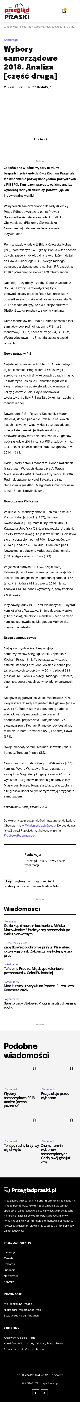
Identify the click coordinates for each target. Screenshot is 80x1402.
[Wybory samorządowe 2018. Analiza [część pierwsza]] (21, 1074)
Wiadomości (11, 26)
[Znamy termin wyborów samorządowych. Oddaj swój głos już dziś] (58, 1125)
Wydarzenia (12, 981)
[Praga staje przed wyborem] (58, 1074)
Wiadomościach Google (40, 825)
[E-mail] (44, 148)
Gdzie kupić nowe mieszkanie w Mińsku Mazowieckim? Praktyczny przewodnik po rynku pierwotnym (37, 930)
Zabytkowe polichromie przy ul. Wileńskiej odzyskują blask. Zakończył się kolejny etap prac (38, 952)
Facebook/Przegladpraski (20, 835)
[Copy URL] (62, 148)
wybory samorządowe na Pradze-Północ (33, 886)
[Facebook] (18, 148)
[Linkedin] (35, 148)
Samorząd (25, 26)
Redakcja (44, 87)
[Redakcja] (13, 863)
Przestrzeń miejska (16, 943)
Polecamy (10, 921)
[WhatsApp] (53, 148)
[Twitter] (26, 148)
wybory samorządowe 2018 (34, 881)
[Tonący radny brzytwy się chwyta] (21, 1125)
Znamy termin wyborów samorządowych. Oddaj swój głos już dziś (55, 1154)
